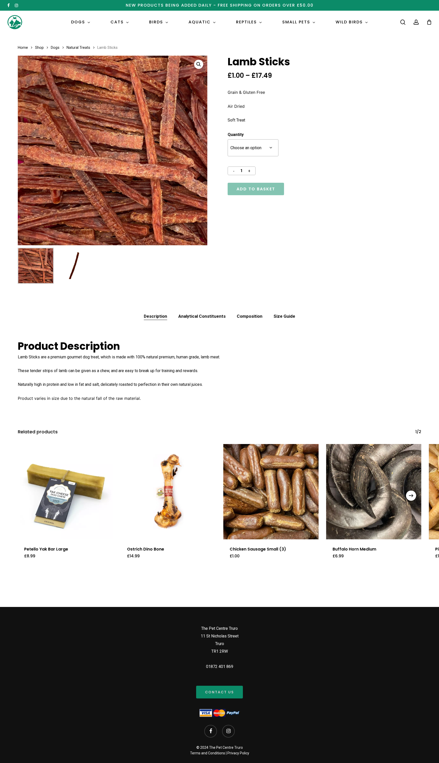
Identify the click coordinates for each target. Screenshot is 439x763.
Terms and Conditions (207, 753)
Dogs (55, 47)
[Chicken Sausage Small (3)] (271, 491)
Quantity (236, 134)
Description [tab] (155, 316)
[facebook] (8, 5)
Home (23, 47)
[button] (198, 64)
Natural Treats (78, 47)
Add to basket (256, 189)
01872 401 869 (219, 666)
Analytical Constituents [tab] (202, 316)
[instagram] (16, 5)
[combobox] (253, 147)
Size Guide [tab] (284, 316)
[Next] (411, 496)
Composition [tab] (249, 316)
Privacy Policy (238, 753)
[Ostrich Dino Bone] (168, 491)
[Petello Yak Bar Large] (65, 491)
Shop (39, 47)
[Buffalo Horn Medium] (373, 491)
